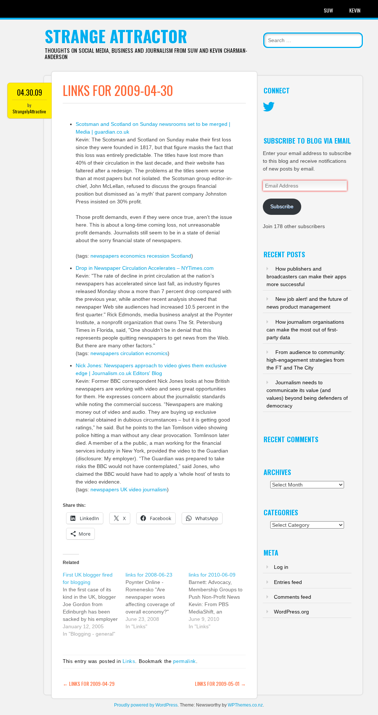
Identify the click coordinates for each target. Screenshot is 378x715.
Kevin (354, 10)
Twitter (269, 107)
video (135, 489)
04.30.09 (29, 92)
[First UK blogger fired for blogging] (94, 604)
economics (132, 256)
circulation (132, 353)
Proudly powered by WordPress (146, 705)
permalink (184, 661)
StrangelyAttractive (29, 111)
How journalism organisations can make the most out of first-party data (305, 329)
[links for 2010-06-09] (220, 600)
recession (158, 256)
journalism (155, 489)
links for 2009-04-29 (88, 683)
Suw (328, 10)
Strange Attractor (116, 36)
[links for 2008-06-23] (157, 600)
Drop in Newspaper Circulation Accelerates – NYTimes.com (145, 268)
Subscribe (281, 206)
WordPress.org (291, 612)
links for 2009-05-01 (220, 683)
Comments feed (292, 597)
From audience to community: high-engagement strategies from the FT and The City (306, 360)
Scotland (181, 256)
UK (123, 489)
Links (129, 661)
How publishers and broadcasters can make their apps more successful (306, 276)
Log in (281, 567)
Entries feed (288, 582)
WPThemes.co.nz (245, 705)
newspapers (104, 256)
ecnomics (156, 353)
